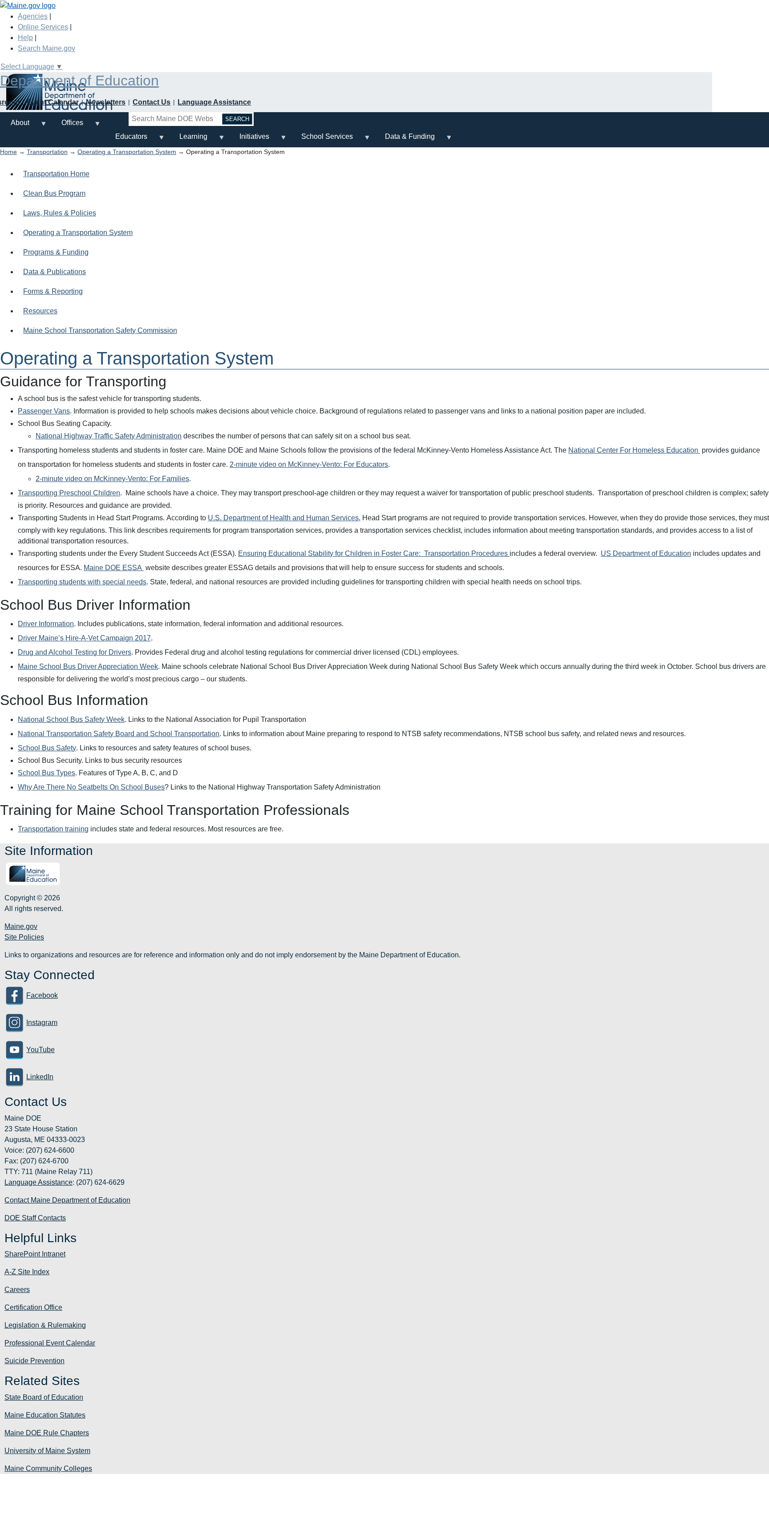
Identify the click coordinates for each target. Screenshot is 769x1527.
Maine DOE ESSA (114, 567)
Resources (40, 311)
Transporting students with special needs (82, 582)
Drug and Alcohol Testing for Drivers (74, 652)
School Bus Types (46, 773)
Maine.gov (20, 926)
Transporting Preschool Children (69, 493)
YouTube (40, 1049)
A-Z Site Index (26, 1272)
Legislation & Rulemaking (45, 1325)
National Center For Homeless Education (634, 450)
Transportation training (53, 829)
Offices (67, 126)
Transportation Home (56, 174)
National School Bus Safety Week (71, 719)
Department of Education (79, 81)
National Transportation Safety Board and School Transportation (118, 733)
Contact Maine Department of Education (67, 1200)
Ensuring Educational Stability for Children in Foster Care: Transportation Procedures (374, 553)
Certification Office (33, 1307)
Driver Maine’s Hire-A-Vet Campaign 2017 (84, 638)
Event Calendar (53, 102)
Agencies (33, 16)
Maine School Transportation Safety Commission (100, 330)
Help (25, 37)
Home (8, 151)
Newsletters (105, 102)
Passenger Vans (44, 411)
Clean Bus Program (54, 193)
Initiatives (249, 140)
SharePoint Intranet (34, 1254)
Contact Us (151, 102)
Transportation (47, 151)
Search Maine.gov (46, 48)
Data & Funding (404, 140)
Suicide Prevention (34, 1361)
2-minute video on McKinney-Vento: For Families (112, 478)
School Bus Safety (47, 748)
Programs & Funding (56, 252)
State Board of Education (43, 1397)
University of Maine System (47, 1450)
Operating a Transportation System (126, 151)
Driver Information (46, 624)
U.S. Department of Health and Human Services (283, 518)
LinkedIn (39, 1077)
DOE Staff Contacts (35, 1218)
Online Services (43, 27)
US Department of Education (646, 553)
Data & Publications (54, 271)
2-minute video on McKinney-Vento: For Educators (309, 464)
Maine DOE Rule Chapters (46, 1433)
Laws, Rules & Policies (59, 213)
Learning (188, 140)
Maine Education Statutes (44, 1415)
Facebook (42, 995)
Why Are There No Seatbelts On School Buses (91, 787)
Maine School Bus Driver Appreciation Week (88, 666)
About (14, 126)
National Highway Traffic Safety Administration (109, 436)
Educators (126, 140)
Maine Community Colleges (48, 1468)
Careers (17, 1289)
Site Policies (24, 937)
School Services (322, 140)
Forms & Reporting (53, 291)
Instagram (41, 1022)
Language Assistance (214, 102)
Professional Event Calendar (49, 1343)
